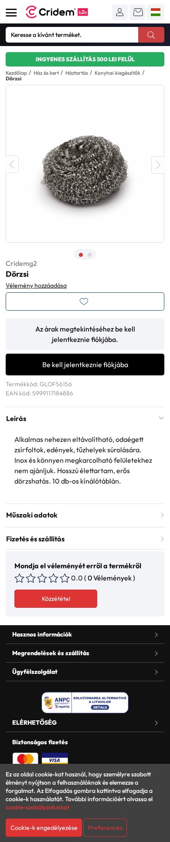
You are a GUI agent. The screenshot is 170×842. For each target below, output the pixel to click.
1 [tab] (80, 255)
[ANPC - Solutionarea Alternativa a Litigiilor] (85, 702)
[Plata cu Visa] (55, 759)
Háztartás (76, 73)
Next (157, 165)
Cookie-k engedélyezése (44, 828)
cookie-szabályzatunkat (37, 807)
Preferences (105, 828)
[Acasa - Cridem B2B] (66, 12)
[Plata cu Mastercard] (25, 759)
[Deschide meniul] (11, 13)
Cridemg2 (21, 263)
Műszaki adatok (32, 515)
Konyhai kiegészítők (117, 73)
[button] (120, 12)
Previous (12, 164)
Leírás (16, 418)
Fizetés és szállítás (35, 538)
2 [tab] (89, 255)
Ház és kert (46, 73)
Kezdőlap (16, 73)
